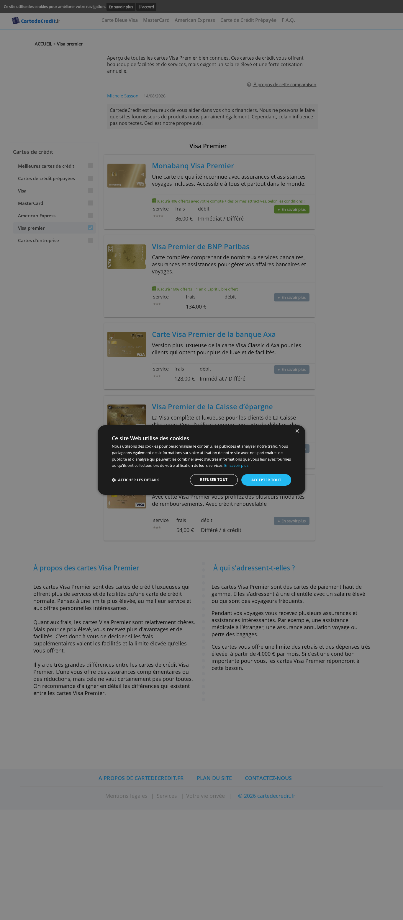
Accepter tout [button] (266, 479)
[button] (135, 480)
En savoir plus (236, 465)
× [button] (297, 431)
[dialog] (201, 460)
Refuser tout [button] (213, 479)
